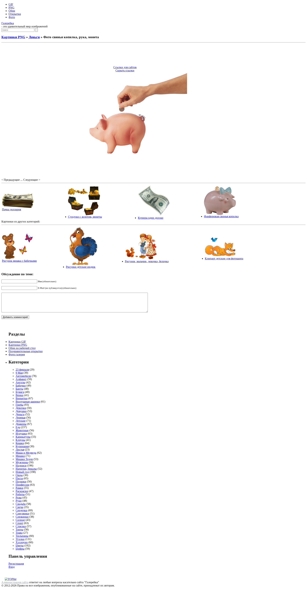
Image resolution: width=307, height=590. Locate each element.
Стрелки (21, 526)
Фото (12, 17)
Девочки (21, 407)
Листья (20, 449)
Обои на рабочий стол (22, 348)
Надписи (21, 465)
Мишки (20, 455)
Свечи (19, 507)
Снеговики (22, 513)
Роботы (20, 494)
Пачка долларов (11, 209)
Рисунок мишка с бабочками (19, 260)
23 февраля (22, 369)
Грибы (19, 404)
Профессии (22, 484)
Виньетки (22, 398)
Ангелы (20, 382)
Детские (21, 420)
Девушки (21, 411)
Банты (19, 388)
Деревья (20, 417)
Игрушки (21, 433)
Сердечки (21, 510)
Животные (22, 430)
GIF (11, 4)
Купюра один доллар (150, 217)
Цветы (20, 545)
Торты (19, 529)
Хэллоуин (22, 542)
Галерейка (7, 23)
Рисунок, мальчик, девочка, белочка (147, 261)
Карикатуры (23, 436)
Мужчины (22, 462)
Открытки (15, 13)
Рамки (19, 487)
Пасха (19, 478)
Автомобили (23, 375)
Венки (19, 395)
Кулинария (22, 446)
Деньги (34, 37)
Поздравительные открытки (26, 351)
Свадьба (21, 503)
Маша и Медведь (26, 452)
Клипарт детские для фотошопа (224, 258)
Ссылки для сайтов (125, 67)
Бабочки (21, 385)
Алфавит (21, 379)
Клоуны (20, 439)
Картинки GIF (17, 341)
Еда (18, 427)
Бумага (20, 391)
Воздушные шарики (28, 401)
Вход (12, 566)
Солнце (20, 519)
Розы (19, 497)
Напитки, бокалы (26, 468)
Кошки (20, 443)
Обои (12, 10)
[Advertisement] (153, 54)
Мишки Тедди (24, 459)
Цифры (20, 548)
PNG (11, 7)
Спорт (19, 523)
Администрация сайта (14, 582)
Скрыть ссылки (124, 70)
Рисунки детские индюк (80, 266)
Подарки (21, 481)
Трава (19, 532)
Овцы (19, 475)
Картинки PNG (13, 37)
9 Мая (19, 372)
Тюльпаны (22, 535)
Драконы (21, 423)
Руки (19, 500)
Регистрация (16, 563)
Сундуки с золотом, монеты (85, 216)
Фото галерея (17, 354)
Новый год (22, 471)
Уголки (20, 539)
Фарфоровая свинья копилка (221, 216)
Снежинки (22, 516)
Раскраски (22, 491)
